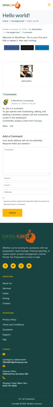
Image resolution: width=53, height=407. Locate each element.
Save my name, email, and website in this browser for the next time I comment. (26, 202)
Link (11, 126)
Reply (5, 126)
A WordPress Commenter (22, 100)
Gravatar (38, 120)
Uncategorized (13, 32)
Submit (12, 212)
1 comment (27, 32)
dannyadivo (37, 29)
